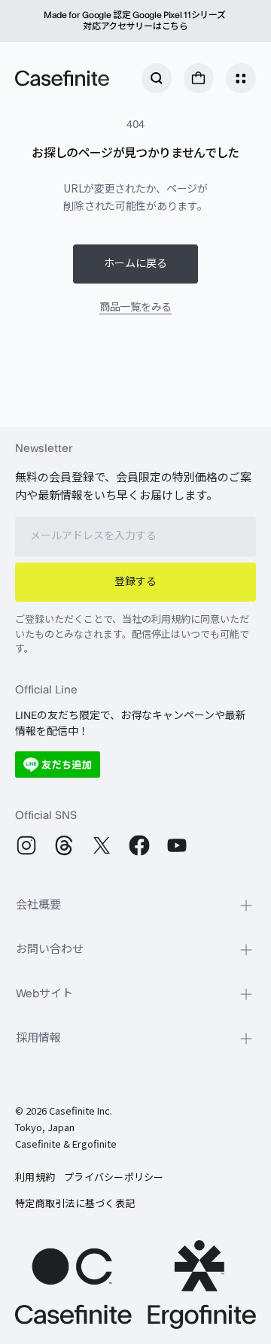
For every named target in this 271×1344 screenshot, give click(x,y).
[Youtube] (177, 845)
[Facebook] (139, 845)
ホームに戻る (135, 264)
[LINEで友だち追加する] (57, 764)
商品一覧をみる (135, 306)
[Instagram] (26, 845)
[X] (101, 845)
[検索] (157, 78)
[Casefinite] (62, 78)
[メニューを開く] (241, 78)
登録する (135, 582)
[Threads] (64, 845)
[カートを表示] (199, 78)
